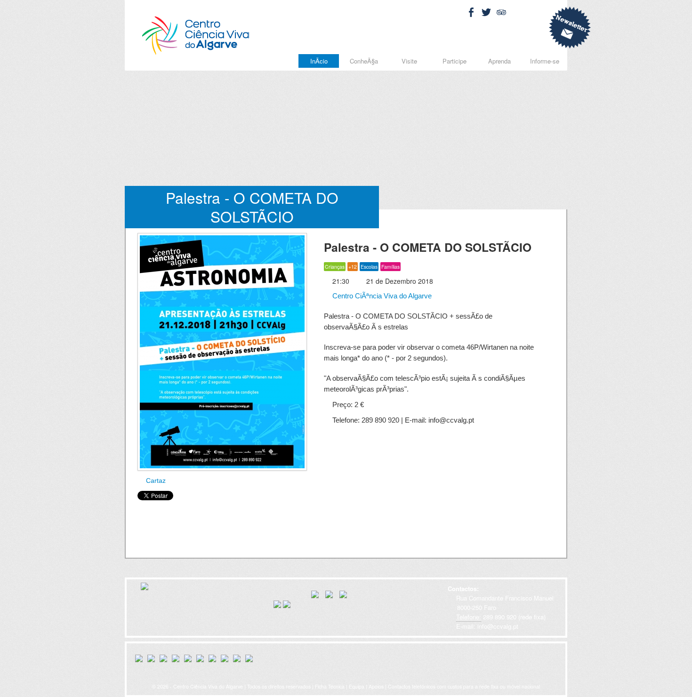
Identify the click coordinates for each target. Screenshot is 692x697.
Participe (455, 60)
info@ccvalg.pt (496, 626)
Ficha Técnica (330, 686)
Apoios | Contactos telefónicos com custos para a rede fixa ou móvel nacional (454, 686)
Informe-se (544, 60)
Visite (409, 60)
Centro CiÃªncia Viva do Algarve (381, 296)
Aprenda (499, 60)
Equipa (356, 686)
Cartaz (155, 480)
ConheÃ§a (364, 60)
